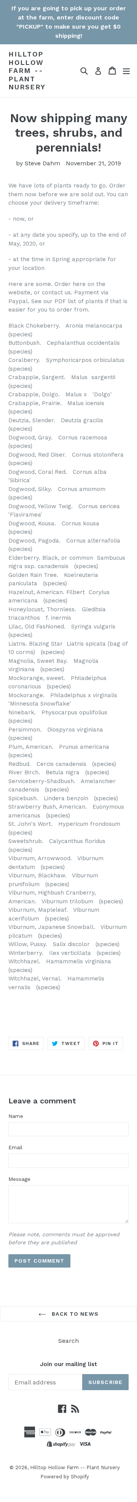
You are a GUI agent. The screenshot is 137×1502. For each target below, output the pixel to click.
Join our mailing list (68, 1364)
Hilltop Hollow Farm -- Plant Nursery (27, 70)
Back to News (74, 1314)
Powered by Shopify (64, 1476)
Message (19, 1179)
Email (15, 1147)
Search (68, 1340)
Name (15, 1116)
